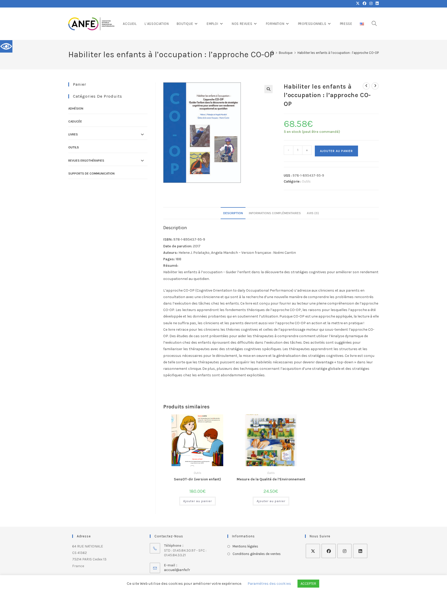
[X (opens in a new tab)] (357, 3)
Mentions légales (245, 546)
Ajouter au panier (336, 151)
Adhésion (75, 108)
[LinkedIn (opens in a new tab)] (376, 3)
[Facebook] (329, 551)
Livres (73, 134)
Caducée (75, 121)
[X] (313, 551)
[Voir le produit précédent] (366, 86)
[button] (268, 89)
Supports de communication (91, 173)
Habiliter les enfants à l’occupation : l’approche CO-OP (338, 53)
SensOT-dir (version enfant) (197, 479)
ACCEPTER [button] (308, 584)
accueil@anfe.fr (177, 570)
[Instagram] (344, 551)
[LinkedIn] (360, 551)
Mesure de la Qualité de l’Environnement (271, 479)
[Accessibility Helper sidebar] (6, 46)
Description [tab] (233, 213)
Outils (306, 181)
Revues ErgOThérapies (86, 160)
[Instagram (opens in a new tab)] (371, 3)
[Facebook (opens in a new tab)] (364, 3)
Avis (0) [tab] (313, 213)
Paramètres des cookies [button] (269, 583)
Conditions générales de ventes (257, 554)
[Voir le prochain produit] (375, 86)
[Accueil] (272, 53)
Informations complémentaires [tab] (275, 213)
